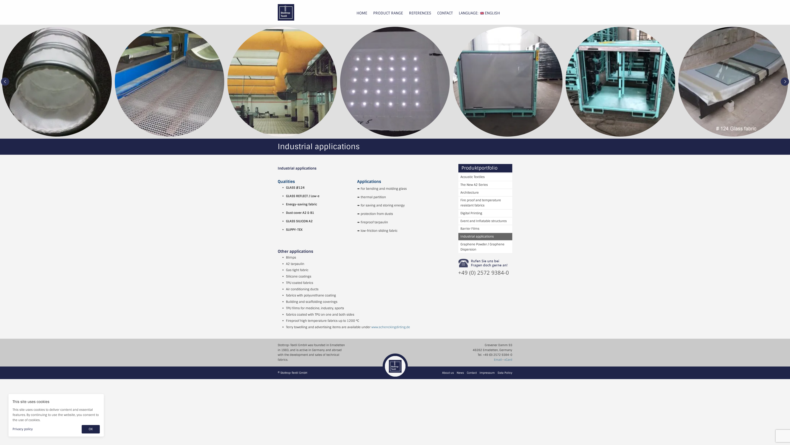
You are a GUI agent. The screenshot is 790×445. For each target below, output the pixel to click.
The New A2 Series (474, 185)
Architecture (469, 193)
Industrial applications (477, 236)
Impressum (487, 373)
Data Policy (505, 373)
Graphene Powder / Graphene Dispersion (482, 247)
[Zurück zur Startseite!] (305, 12)
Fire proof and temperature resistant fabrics (480, 202)
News (460, 373)
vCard (508, 360)
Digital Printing (471, 213)
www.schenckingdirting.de (390, 327)
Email (498, 360)
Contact (445, 13)
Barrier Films (469, 229)
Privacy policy (23, 429)
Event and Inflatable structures (483, 221)
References (420, 13)
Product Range (388, 13)
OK (91, 429)
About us (448, 373)
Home (362, 13)
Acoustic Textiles (472, 177)
